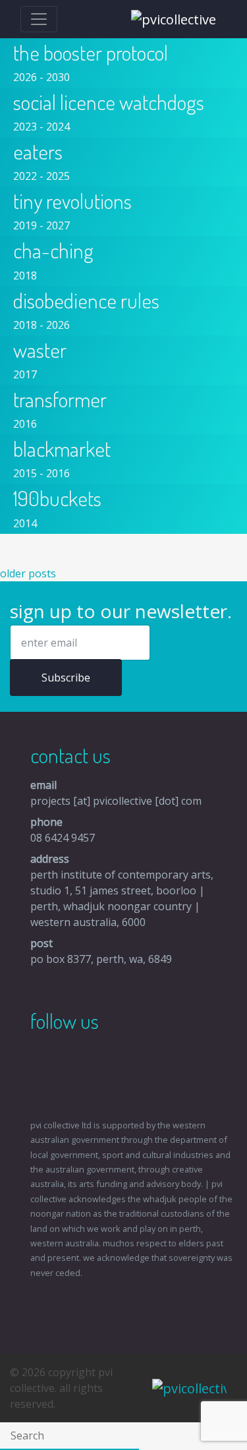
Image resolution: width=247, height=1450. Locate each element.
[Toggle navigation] (38, 19)
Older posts (28, 573)
